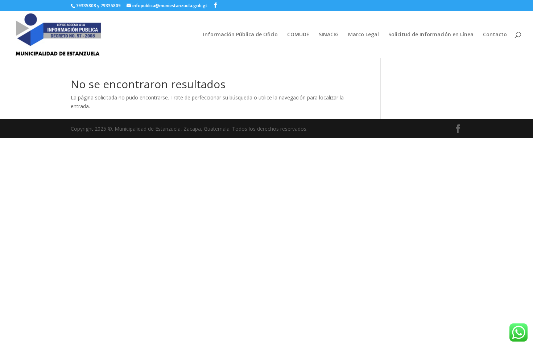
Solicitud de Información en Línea (431, 35)
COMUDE (298, 35)
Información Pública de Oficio (240, 35)
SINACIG (329, 35)
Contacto (495, 35)
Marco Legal (363, 35)
